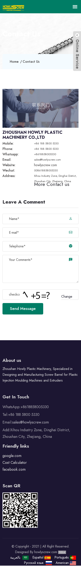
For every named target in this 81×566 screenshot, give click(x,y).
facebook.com (14, 469)
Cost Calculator (14, 462)
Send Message (23, 308)
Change (66, 296)
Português (62, 557)
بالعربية (15, 557)
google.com (11, 455)
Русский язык (35, 562)
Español (38, 557)
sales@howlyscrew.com (47, 160)
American (63, 562)
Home (14, 61)
